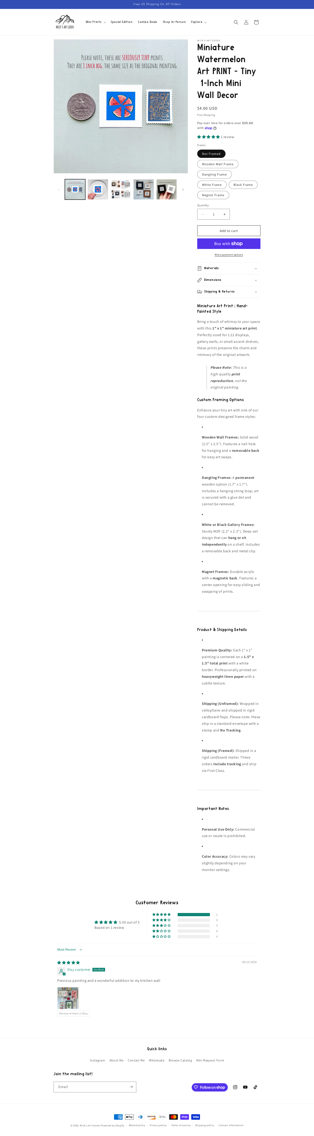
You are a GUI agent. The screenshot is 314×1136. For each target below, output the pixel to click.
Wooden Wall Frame (218, 164)
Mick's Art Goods (90, 1125)
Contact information (231, 1125)
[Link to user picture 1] (68, 998)
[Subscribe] (131, 1086)
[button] (95, 22)
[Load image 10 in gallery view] (166, 189)
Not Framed (211, 154)
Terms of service (181, 1125)
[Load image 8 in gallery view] (121, 189)
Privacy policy (158, 1125)
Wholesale (156, 1060)
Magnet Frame (213, 195)
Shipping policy (204, 1125)
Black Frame (243, 185)
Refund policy (137, 1125)
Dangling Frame (214, 174)
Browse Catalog (180, 1060)
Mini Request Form (210, 1060)
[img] (68, 962)
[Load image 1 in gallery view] (75, 189)
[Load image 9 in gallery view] (143, 189)
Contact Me (136, 1060)
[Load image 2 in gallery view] (98, 189)
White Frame (212, 185)
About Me (116, 1060)
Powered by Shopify (112, 1125)
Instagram (97, 1060)
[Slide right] (183, 189)
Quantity (203, 205)
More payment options (229, 254)
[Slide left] (59, 189)
